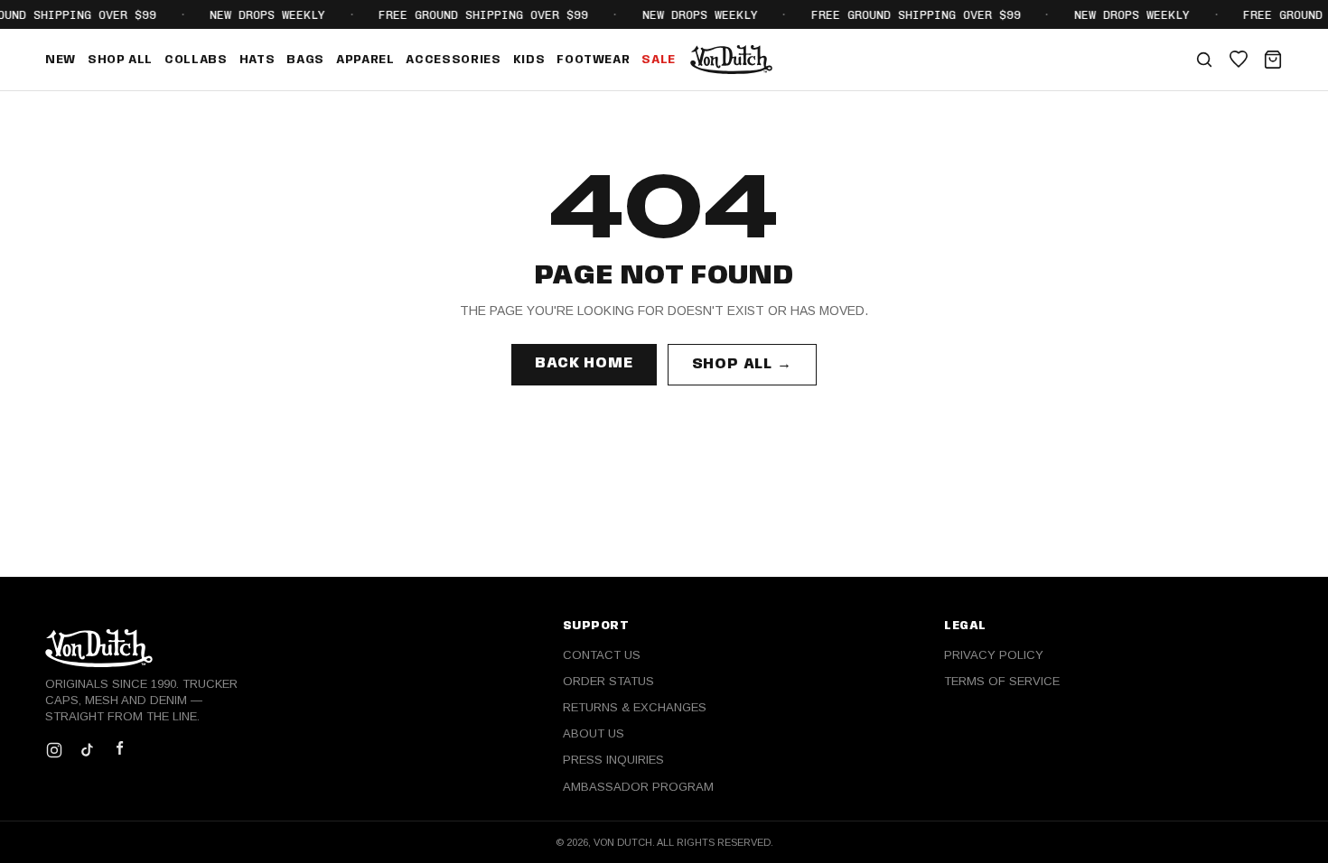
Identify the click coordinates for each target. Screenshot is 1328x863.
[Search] (1204, 60)
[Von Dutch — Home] (731, 59)
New (60, 60)
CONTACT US (602, 655)
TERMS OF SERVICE (1002, 681)
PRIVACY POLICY (993, 655)
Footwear (593, 60)
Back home (583, 363)
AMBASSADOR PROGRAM (638, 786)
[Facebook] (119, 750)
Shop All (120, 60)
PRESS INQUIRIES (613, 759)
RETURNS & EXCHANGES (634, 707)
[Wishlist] (1239, 60)
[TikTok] (87, 750)
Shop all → (742, 364)
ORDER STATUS (608, 681)
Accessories (453, 60)
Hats (257, 60)
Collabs (196, 60)
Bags (305, 60)
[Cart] (1273, 60)
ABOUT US (593, 733)
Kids (529, 60)
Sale (658, 60)
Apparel (365, 60)
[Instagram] (54, 750)
